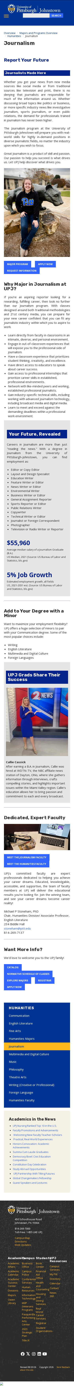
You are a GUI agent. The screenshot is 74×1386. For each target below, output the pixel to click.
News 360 (53, 1294)
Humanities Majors (22, 1039)
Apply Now (45, 264)
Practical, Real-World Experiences (32, 1139)
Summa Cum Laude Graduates (30, 1152)
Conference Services (29, 1281)
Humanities (14, 36)
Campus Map (22, 1238)
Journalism (16, 1046)
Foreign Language (21, 1092)
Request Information (22, 270)
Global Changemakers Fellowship (32, 1178)
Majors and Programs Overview (38, 33)
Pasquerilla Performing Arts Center (28, 1319)
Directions (21, 1241)
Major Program (17, 264)
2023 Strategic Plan (27, 1332)
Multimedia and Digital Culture (29, 1054)
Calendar (55, 1283)
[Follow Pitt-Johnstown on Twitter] (28, 1353)
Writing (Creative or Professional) (31, 1085)
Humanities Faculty (22, 1100)
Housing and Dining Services (41, 1299)
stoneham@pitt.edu (17, 928)
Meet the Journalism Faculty (26, 857)
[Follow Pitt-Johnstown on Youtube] (44, 1353)
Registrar (44, 980)
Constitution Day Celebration (29, 1164)
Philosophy (16, 1069)
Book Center (40, 1265)
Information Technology (29, 1296)
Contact (54, 1288)
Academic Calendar (13, 1273)
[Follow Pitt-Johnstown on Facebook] (22, 1353)
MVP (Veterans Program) (27, 1306)
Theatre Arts (17, 1077)
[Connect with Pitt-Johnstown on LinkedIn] (39, 1353)
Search (56, 15)
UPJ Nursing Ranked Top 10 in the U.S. (35, 1126)
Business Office (27, 1265)
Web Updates (23, 1245)
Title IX (25, 1340)
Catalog (13, 967)
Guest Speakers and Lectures (30, 1182)
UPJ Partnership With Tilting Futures (34, 1173)
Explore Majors (17, 980)
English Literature (21, 1023)
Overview (9, 33)
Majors (12, 1295)
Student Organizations (44, 1329)
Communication (19, 1016)
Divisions (13, 1290)
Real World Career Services (41, 1313)
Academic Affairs (13, 1265)
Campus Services (55, 1268)
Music (13, 1062)
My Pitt (53, 1274)
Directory (55, 1279)
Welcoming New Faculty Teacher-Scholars (37, 1135)
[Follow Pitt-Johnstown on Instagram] (33, 1353)
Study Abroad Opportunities (29, 1169)
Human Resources (28, 1289)
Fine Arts (15, 1031)
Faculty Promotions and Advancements (35, 1130)
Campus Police (26, 1273)
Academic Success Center (13, 1283)
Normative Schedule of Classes (28, 974)
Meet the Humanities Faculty (26, 864)
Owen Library (12, 1301)
